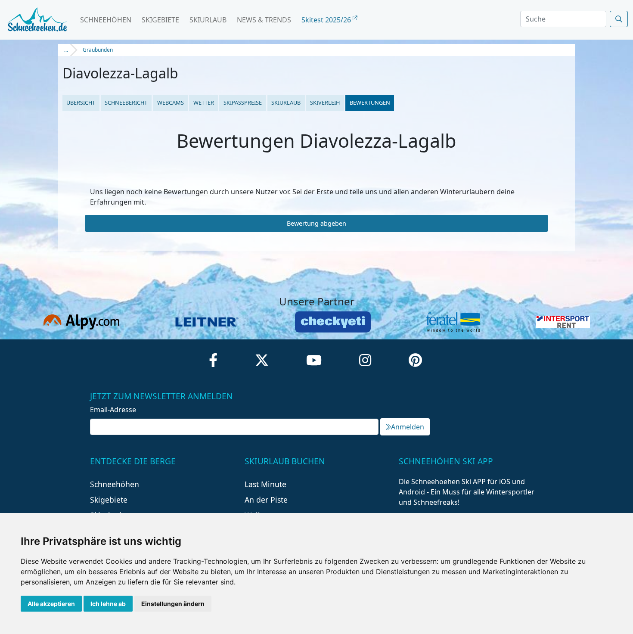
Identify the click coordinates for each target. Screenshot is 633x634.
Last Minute (265, 484)
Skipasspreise (242, 102)
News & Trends (264, 20)
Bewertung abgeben (316, 223)
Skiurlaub (208, 20)
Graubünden (98, 49)
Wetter (203, 102)
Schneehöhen (105, 20)
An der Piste (266, 499)
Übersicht (80, 102)
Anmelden (407, 427)
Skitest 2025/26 (327, 20)
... (66, 49)
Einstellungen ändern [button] (173, 603)
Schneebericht (126, 102)
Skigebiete (160, 20)
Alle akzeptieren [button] (51, 603)
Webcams (170, 102)
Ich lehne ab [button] (108, 603)
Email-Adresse (113, 409)
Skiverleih (325, 102)
